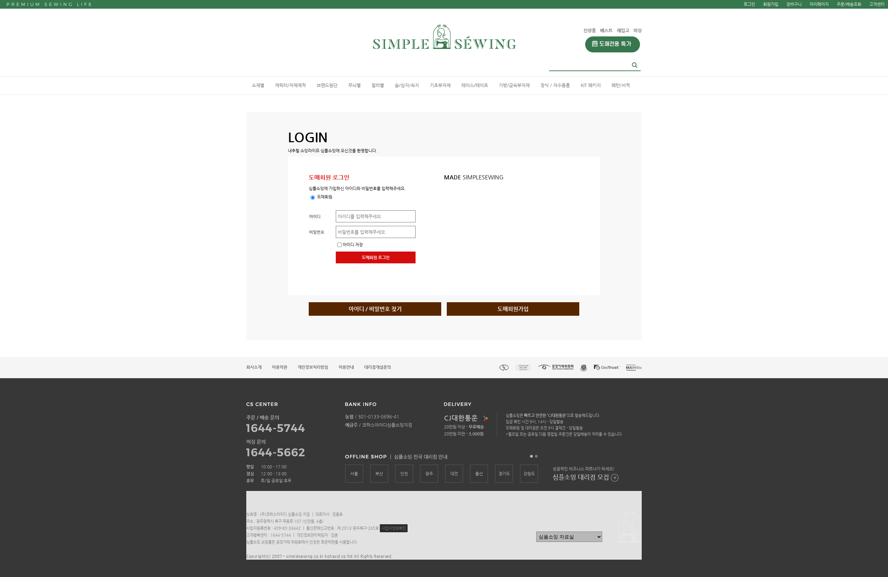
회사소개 (254, 367)
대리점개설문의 (377, 367)
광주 (429, 473)
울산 (479, 473)
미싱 (637, 30)
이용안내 (346, 367)
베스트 (606, 30)
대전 (454, 473)
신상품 (589, 30)
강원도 (529, 473)
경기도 (504, 473)
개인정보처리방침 (313, 367)
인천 (404, 473)
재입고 (623, 30)
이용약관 (279, 367)
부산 (379, 473)
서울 (354, 473)
